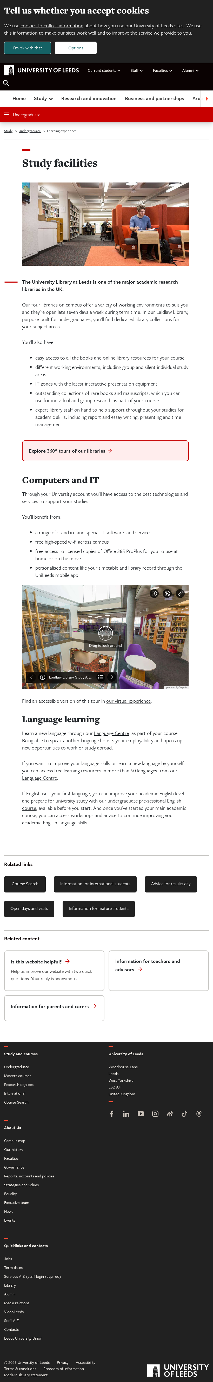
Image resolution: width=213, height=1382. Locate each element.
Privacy (63, 1362)
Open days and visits (29, 908)
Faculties (160, 70)
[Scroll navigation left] (6, 98)
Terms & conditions (20, 1368)
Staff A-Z (11, 1320)
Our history (13, 1149)
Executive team (16, 1202)
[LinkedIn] (126, 1114)
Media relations (16, 1303)
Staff (134, 70)
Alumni (188, 70)
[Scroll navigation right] (207, 98)
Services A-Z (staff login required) (32, 1276)
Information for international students (95, 883)
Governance (14, 1167)
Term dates (13, 1267)
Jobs (8, 1258)
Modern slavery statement (26, 1375)
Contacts (11, 1329)
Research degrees (19, 1084)
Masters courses (17, 1075)
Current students (102, 70)
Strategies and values (21, 1185)
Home (19, 98)
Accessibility (85, 1362)
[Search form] (6, 83)
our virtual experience (128, 700)
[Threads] (199, 1114)
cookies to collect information (52, 25)
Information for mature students (99, 908)
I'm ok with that (27, 47)
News (8, 1211)
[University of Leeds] (178, 1371)
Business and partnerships (154, 98)
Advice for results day (171, 883)
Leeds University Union (23, 1338)
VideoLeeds (14, 1311)
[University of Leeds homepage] (41, 70)
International (14, 1093)
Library (10, 1285)
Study (40, 98)
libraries (50, 304)
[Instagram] (155, 1114)
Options (75, 47)
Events (9, 1220)
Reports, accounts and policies (29, 1176)
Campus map (14, 1140)
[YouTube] (141, 1114)
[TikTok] (184, 1114)
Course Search (25, 883)
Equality (10, 1193)
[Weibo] (170, 1114)
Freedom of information (63, 1368)
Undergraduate (26, 114)
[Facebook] (112, 1114)
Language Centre (111, 732)
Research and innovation (89, 98)
